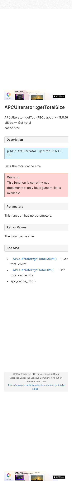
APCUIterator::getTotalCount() (35, 259)
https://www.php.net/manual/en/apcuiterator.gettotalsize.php (37, 387)
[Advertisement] (36, 51)
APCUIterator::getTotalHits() (33, 270)
